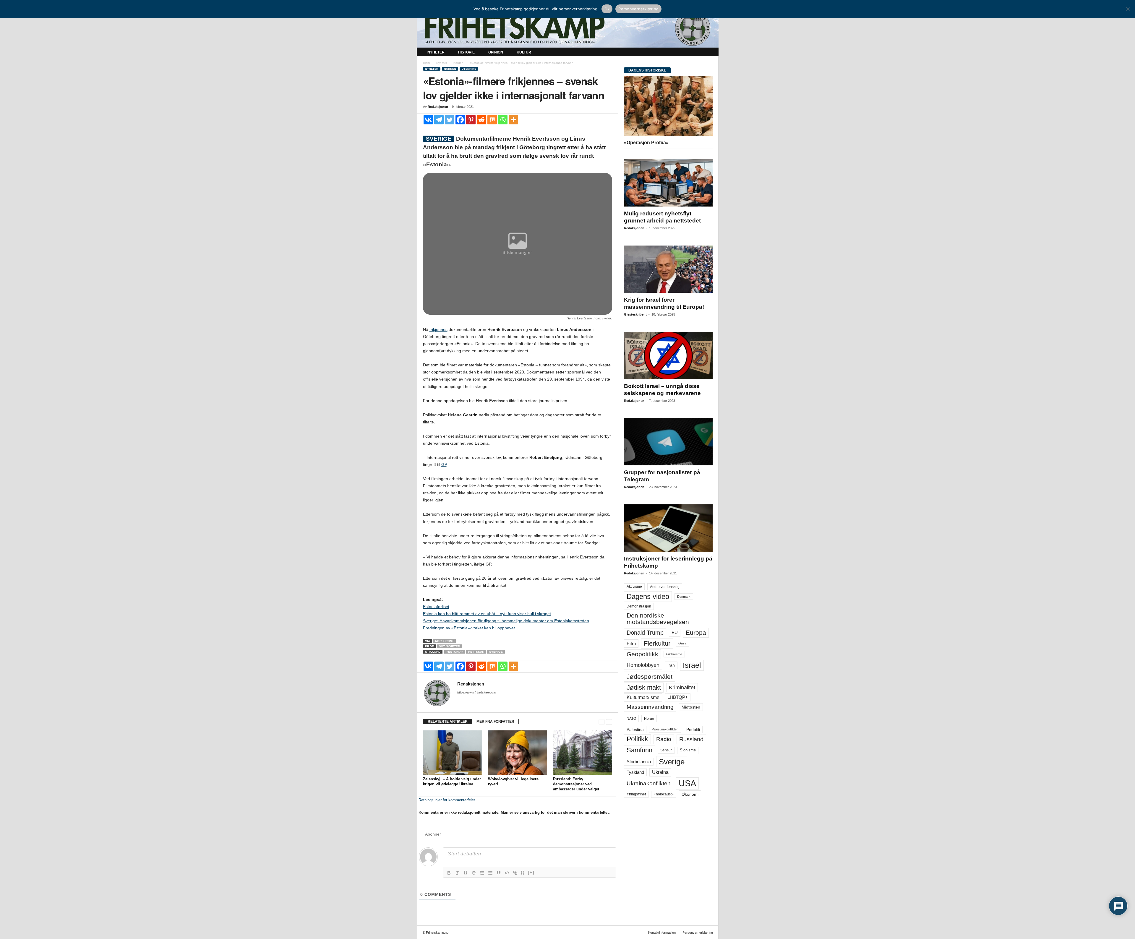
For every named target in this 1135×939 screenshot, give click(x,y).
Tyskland (635, 772)
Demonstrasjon (639, 606)
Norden (458, 62)
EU (675, 632)
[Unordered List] (490, 872)
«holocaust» (664, 794)
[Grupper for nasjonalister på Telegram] (668, 441)
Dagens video (648, 596)
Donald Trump (645, 632)
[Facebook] (460, 119)
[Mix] (492, 119)
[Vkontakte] (428, 119)
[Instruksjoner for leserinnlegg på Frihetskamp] (668, 528)
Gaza (682, 643)
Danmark (683, 596)
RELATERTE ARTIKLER (448, 721)
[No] (1128, 9)
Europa (696, 632)
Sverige (496, 651)
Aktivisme (634, 586)
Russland (691, 739)
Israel (692, 665)
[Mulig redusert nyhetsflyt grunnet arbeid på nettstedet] (668, 183)
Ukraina (660, 772)
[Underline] (465, 872)
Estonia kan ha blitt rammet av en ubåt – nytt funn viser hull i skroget (487, 613)
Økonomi (690, 794)
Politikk (637, 739)
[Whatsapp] (502, 119)
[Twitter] (449, 119)
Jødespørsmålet (649, 676)
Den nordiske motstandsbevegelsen (658, 618)
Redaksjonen (438, 106)
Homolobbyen (643, 665)
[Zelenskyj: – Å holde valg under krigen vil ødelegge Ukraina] (452, 752)
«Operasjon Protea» (646, 142)
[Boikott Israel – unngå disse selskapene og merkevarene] (668, 355)
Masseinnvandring (650, 707)
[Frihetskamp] (568, 28)
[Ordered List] (482, 872)
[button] (709, 52)
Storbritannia (639, 761)
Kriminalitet (682, 688)
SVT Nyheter (449, 646)
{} (523, 872)
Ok (607, 9)
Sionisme (688, 750)
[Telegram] (439, 119)
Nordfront (444, 641)
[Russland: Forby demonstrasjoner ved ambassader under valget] (582, 752)
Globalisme (674, 654)
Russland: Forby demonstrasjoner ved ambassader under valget (576, 784)
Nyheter (436, 52)
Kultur (524, 52)
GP (444, 464)
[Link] (515, 872)
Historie (466, 52)
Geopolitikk (642, 654)
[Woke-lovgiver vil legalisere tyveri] (517, 752)
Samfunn (639, 750)
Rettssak (476, 651)
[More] (513, 119)
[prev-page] (602, 722)
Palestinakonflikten (665, 729)
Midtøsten (691, 707)
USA (687, 783)
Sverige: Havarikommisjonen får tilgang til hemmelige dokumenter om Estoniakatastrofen (506, 620)
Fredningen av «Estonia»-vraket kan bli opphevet (469, 628)
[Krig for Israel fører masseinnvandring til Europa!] (668, 269)
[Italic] (457, 872)
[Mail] (460, 700)
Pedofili (693, 729)
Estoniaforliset (436, 606)
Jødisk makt (644, 687)
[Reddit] (481, 119)
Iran (671, 665)
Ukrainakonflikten (649, 783)
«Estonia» (454, 651)
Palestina (635, 729)
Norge (649, 719)
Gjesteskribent (635, 314)
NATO (631, 719)
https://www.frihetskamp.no (476, 692)
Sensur (666, 750)
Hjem (426, 62)
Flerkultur (657, 643)
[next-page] (609, 722)
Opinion (495, 52)
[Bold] (449, 872)
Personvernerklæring (697, 932)
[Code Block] (507, 872)
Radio (663, 739)
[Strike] (474, 872)
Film (631, 643)
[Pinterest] (471, 119)
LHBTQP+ (677, 697)
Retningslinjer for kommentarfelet (447, 800)
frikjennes (438, 329)
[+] (531, 872)
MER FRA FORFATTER (495, 721)
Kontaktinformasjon (662, 932)
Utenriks (469, 68)
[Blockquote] (498, 872)
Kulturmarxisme (643, 697)
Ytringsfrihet (636, 794)
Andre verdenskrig (665, 587)
